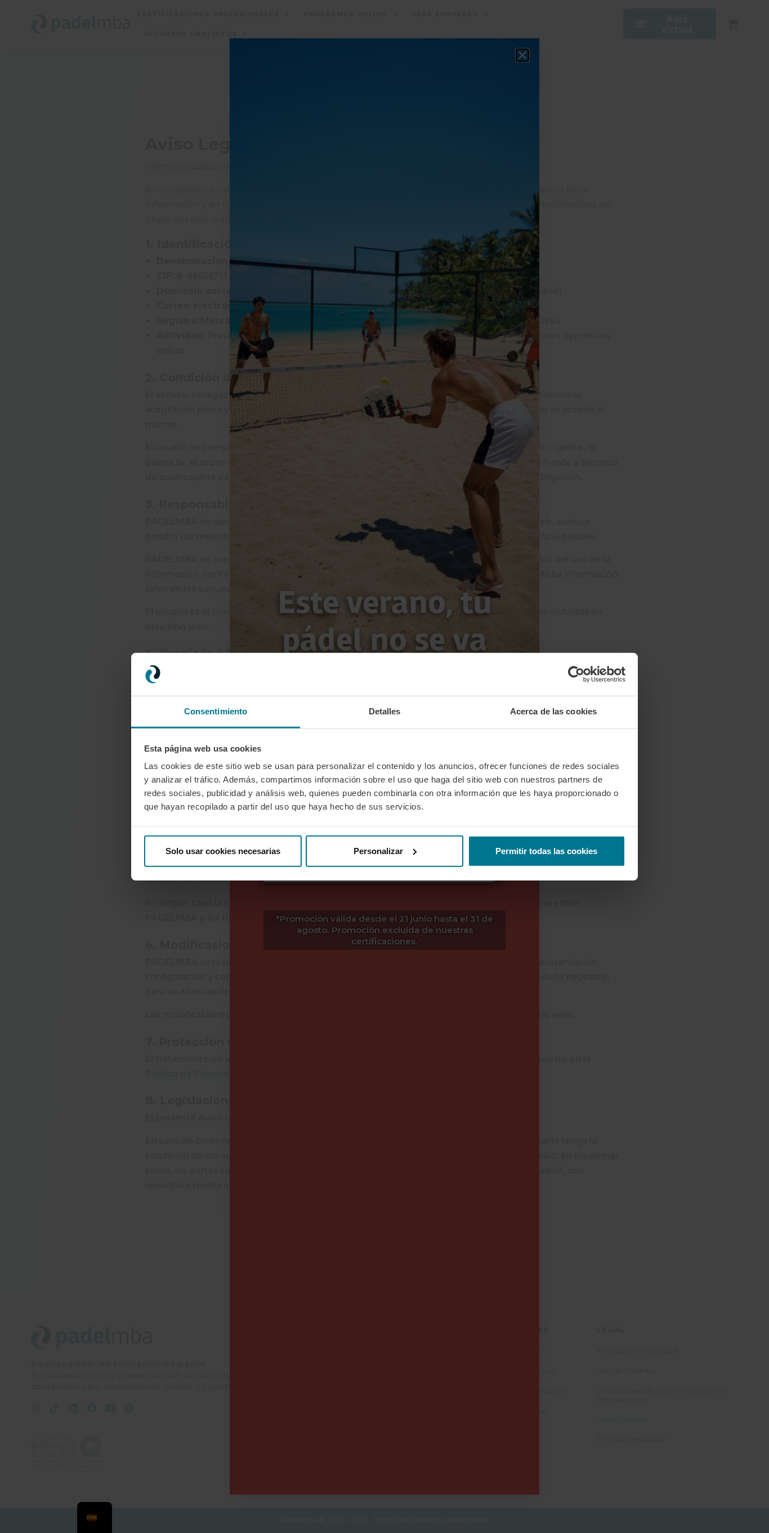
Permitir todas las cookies (546, 851)
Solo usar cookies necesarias (223, 851)
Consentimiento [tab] (215, 711)
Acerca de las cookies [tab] (553, 711)
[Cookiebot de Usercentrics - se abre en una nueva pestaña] (576, 674)
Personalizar (378, 851)
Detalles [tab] (385, 711)
